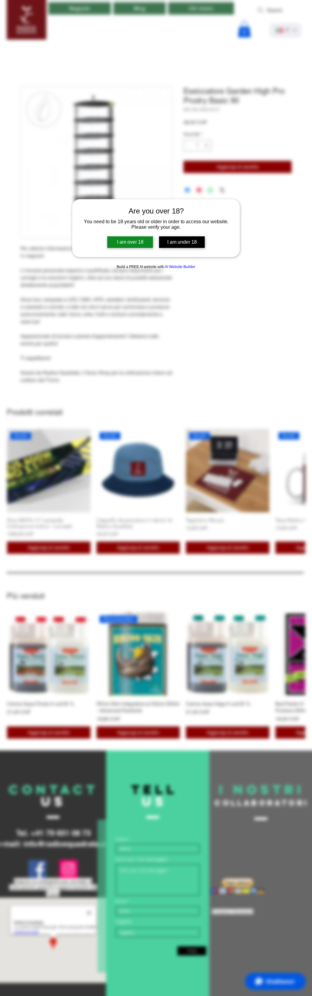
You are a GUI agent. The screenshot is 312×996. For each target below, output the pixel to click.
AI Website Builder (180, 267)
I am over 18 (130, 242)
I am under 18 (182, 242)
